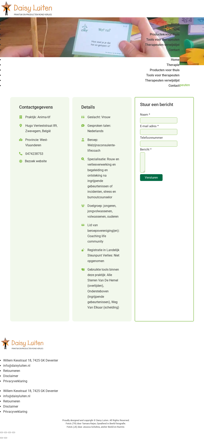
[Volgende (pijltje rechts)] (5, 437)
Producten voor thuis (164, 34)
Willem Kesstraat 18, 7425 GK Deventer (30, 360)
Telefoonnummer (151, 137)
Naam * (145, 114)
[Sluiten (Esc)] (13, 432)
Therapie (173, 29)
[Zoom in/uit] (1, 432)
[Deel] (9, 432)
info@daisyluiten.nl (16, 365)
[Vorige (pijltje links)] (1, 437)
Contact (174, 50)
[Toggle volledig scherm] (5, 432)
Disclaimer (10, 376)
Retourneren (11, 371)
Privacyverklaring (15, 381)
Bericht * (145, 149)
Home (175, 24)
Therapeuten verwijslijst (162, 45)
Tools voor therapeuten (162, 39)
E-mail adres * (149, 126)
